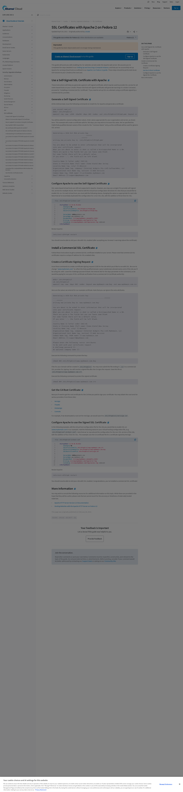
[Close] (179, 784)
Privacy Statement (40, 790)
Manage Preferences (165, 784)
